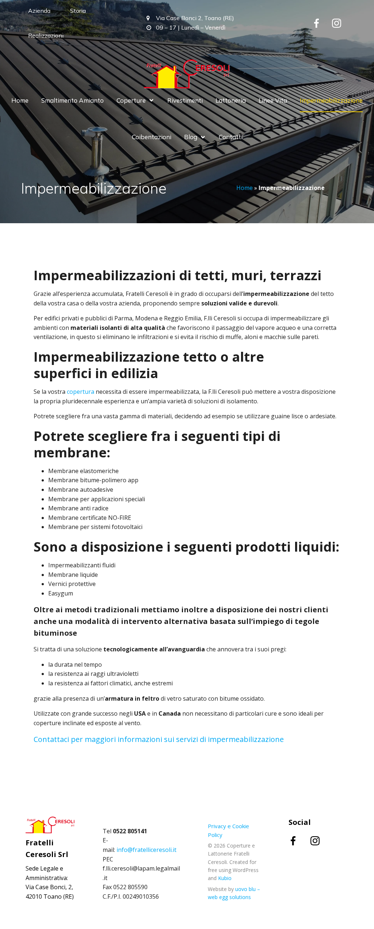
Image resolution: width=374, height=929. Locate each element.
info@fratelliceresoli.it (146, 850)
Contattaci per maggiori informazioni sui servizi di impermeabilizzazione (159, 739)
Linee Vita (273, 100)
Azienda (39, 10)
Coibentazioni (151, 137)
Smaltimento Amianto (72, 100)
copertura (80, 392)
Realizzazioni (46, 35)
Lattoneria (230, 100)
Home (19, 100)
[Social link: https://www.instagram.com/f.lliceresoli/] (342, 23)
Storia (78, 10)
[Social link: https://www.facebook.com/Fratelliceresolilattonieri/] (299, 840)
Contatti (231, 137)
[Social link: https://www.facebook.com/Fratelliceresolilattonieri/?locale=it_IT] (322, 23)
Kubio (225, 878)
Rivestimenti (185, 100)
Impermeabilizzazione (331, 100)
